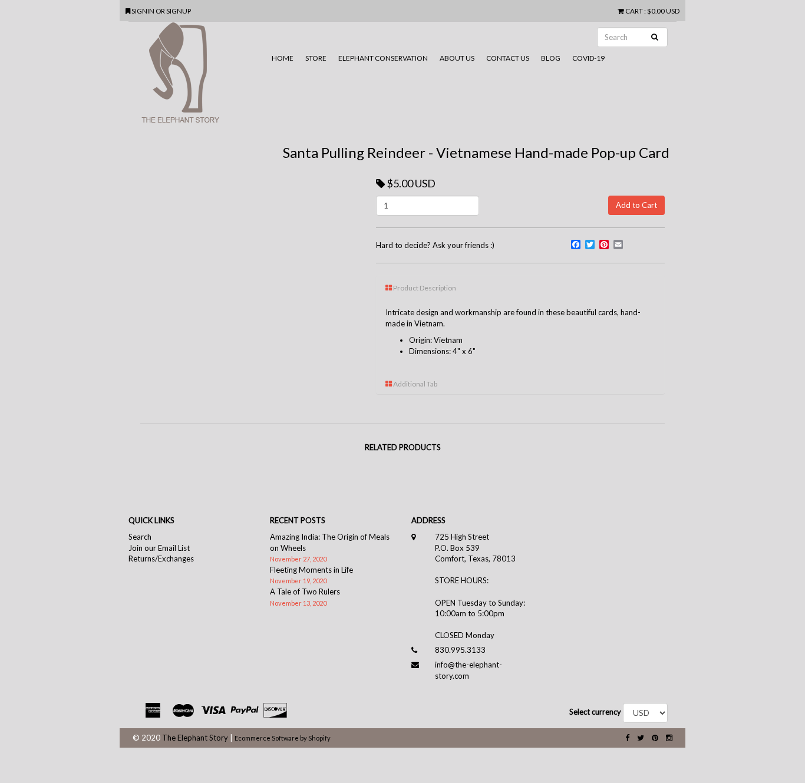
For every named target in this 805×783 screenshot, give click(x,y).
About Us (457, 58)
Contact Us (507, 58)
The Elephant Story (195, 737)
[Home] (197, 77)
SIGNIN (143, 10)
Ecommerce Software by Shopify (283, 738)
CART (634, 10)
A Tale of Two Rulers (305, 591)
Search (139, 536)
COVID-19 (588, 58)
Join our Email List (159, 548)
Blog (550, 58)
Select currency (595, 711)
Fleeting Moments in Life (311, 569)
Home (282, 58)
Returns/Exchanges (161, 558)
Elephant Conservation (383, 58)
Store (315, 58)
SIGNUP (178, 10)
